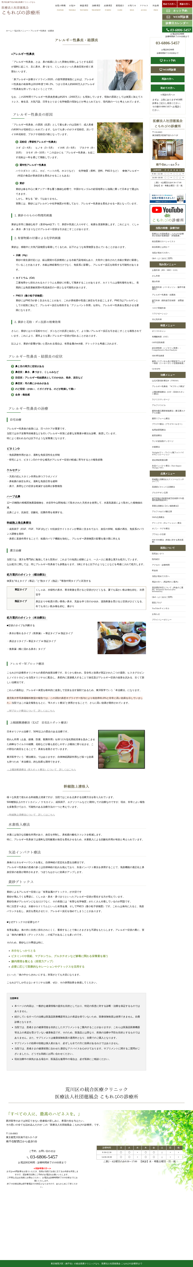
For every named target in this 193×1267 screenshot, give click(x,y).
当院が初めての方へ (161, 253)
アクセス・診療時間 (161, 565)
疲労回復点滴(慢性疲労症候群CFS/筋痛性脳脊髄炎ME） (168, 499)
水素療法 (156, 447)
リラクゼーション (160, 314)
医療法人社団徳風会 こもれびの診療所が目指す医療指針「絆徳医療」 (168, 235)
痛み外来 (156, 281)
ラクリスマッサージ (161, 399)
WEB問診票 (169, 69)
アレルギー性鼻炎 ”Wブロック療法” (168, 386)
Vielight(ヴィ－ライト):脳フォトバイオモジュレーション (168, 453)
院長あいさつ (158, 554)
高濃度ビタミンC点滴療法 (163, 487)
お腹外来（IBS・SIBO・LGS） (165, 270)
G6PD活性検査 (158, 342)
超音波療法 (157, 435)
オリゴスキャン (159, 331)
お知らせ (156, 614)
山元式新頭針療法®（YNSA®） (166, 381)
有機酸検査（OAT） (160, 337)
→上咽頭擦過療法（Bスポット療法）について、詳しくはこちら (41, 769)
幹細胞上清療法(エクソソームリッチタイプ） (168, 480)
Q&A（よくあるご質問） (163, 258)
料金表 (155, 571)
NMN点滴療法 (158, 517)
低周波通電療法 (159, 430)
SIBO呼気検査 (158, 356)
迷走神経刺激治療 (160, 460)
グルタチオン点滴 (160, 493)
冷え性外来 (157, 319)
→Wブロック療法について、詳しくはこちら (31, 710)
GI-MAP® (156, 369)
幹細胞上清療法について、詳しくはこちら (32, 814)
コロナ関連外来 (159, 308)
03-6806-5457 (43, 1156)
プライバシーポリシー (162, 620)
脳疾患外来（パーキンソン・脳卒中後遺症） (168, 288)
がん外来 (156, 276)
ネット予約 (169, 60)
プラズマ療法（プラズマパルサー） (167, 424)
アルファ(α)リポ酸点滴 (162, 511)
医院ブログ (157, 603)
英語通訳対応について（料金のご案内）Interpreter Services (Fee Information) (167, 589)
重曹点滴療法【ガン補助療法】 (165, 506)
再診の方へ (168, 79)
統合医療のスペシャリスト (164, 241)
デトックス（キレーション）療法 (166, 523)
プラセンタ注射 (159, 534)
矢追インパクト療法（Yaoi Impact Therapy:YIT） (166, 467)
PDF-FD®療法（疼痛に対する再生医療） (168, 541)
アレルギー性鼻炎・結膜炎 (164, 295)
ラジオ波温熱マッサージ (163, 441)
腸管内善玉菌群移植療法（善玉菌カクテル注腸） (168, 412)
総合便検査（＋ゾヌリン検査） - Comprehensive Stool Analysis (166, 349)
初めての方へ (167, 88)
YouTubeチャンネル (160, 608)
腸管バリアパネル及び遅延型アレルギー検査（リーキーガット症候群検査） (168, 362)
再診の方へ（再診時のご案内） (165, 582)
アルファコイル (159, 405)
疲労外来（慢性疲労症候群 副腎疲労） (168, 301)
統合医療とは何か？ (161, 247)
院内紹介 (156, 559)
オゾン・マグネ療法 (161, 529)
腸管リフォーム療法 (161, 419)
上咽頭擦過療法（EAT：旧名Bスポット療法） (168, 393)
